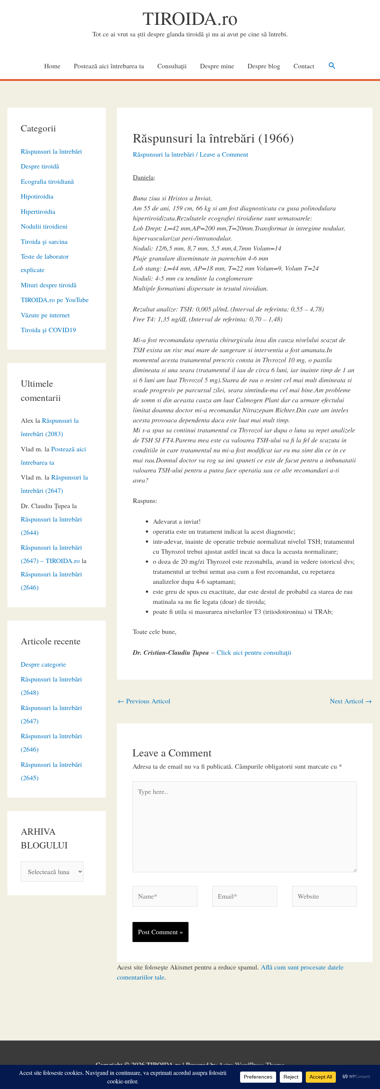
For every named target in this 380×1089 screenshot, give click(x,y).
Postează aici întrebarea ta (109, 65)
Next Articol (351, 700)
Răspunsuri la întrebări (51, 151)
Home (52, 65)
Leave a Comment (224, 154)
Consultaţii (172, 65)
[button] (332, 65)
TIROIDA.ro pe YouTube (55, 299)
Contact (304, 65)
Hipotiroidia (37, 196)
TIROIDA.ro (190, 17)
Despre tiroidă (40, 165)
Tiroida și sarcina (44, 241)
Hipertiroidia (38, 211)
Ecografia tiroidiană (47, 181)
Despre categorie (43, 664)
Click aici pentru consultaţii (254, 652)
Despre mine (217, 65)
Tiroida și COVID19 (48, 329)
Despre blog (264, 65)
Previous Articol (144, 700)
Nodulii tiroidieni (44, 226)
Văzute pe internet (45, 314)
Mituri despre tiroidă (48, 284)
